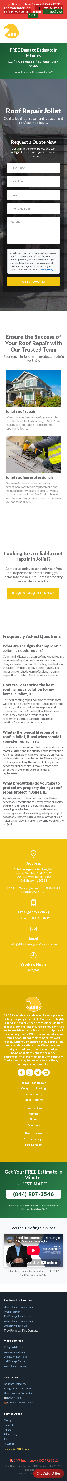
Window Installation (14, 1351)
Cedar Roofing (33, 1094)
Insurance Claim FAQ (15, 1383)
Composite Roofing (33, 1088)
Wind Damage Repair (15, 1365)
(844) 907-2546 (44, 64)
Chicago (8, 1420)
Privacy (22, 1473)
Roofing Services (13, 1311)
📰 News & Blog (12, 1397)
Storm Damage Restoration (19, 1306)
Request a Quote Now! (33, 593)
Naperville (9, 1424)
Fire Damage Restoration (17, 1316)
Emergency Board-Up (15, 1325)
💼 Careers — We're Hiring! (18, 1402)
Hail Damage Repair (14, 1361)
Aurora (7, 1429)
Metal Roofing (33, 1099)
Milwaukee (9, 1443)
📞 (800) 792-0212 (45, 13)
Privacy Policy (46, 269)
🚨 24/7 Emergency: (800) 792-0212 (33, 1460)
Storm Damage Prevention (18, 1393)
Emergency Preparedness (17, 1388)
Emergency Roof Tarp (15, 1356)
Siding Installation (13, 1347)
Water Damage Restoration (19, 1321)
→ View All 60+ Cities (16, 1448)
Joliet (7, 1439)
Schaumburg (10, 1434)
